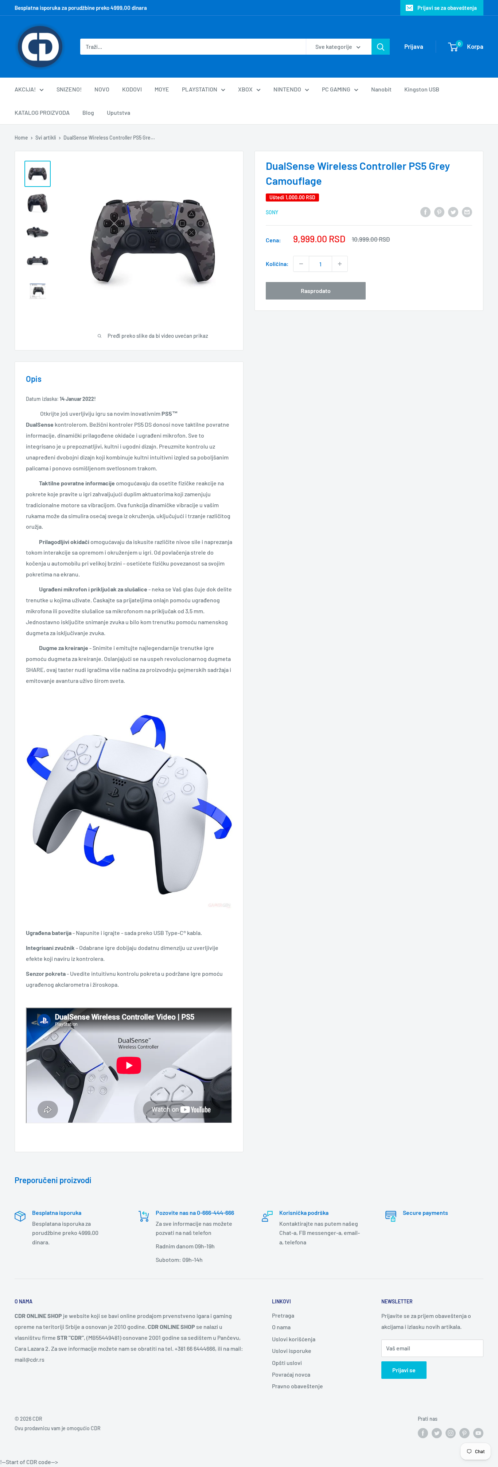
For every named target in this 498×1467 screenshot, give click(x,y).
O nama (281, 1326)
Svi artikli (45, 137)
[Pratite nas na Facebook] (423, 1433)
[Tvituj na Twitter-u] (453, 211)
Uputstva (118, 112)
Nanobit (381, 89)
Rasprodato (316, 290)
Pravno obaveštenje (297, 1385)
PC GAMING (336, 89)
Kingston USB (421, 89)
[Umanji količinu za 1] (301, 263)
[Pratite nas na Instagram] (451, 1433)
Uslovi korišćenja (293, 1338)
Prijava (413, 46)
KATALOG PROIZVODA (42, 112)
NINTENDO (287, 89)
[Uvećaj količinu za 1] (339, 263)
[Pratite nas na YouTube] (478, 1433)
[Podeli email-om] (467, 211)
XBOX (245, 89)
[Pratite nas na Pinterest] (464, 1433)
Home (21, 137)
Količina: (277, 263)
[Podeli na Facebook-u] (425, 211)
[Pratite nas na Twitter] (437, 1433)
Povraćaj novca (291, 1374)
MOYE (162, 89)
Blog (88, 112)
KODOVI (132, 89)
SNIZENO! (69, 89)
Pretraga (283, 1315)
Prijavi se (404, 1369)
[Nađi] (380, 47)
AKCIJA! (25, 89)
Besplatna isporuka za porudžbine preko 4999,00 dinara (81, 7)
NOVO (101, 89)
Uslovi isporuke (291, 1350)
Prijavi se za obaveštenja (447, 7)
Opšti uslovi (287, 1362)
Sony (272, 212)
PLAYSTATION (199, 89)
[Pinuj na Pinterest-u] (439, 211)
